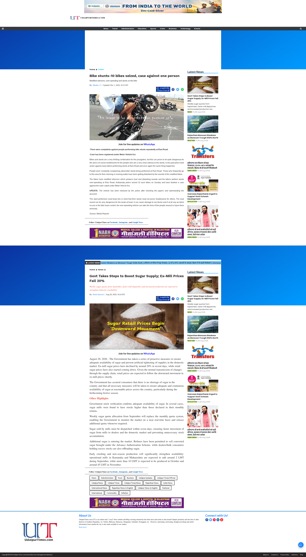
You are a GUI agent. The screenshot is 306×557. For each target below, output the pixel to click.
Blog (301, 555)
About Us (85, 515)
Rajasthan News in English (122, 488)
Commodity (112, 493)
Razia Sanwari (98, 294)
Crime (162, 29)
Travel (114, 29)
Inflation (124, 493)
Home (92, 69)
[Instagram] (214, 519)
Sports (153, 29)
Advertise (295, 555)
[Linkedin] (217, 519)
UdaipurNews (97, 483)
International (97, 493)
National (165, 488)
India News (167, 483)
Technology (185, 29)
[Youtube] (221, 519)
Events (197, 29)
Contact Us (274, 555)
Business (173, 29)
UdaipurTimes (114, 483)
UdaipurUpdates (145, 478)
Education (142, 29)
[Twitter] (210, 519)
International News (99, 488)
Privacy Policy (285, 555)
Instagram (123, 222)
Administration (127, 29)
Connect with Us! (216, 515)
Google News (137, 222)
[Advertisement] (153, 47)
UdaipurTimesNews (132, 483)
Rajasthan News (152, 483)
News (106, 29)
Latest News (195, 72)
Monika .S (97, 85)
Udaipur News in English (148, 488)
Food (120, 478)
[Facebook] (206, 519)
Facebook (114, 222)
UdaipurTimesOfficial (166, 478)
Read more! (83, 527)
